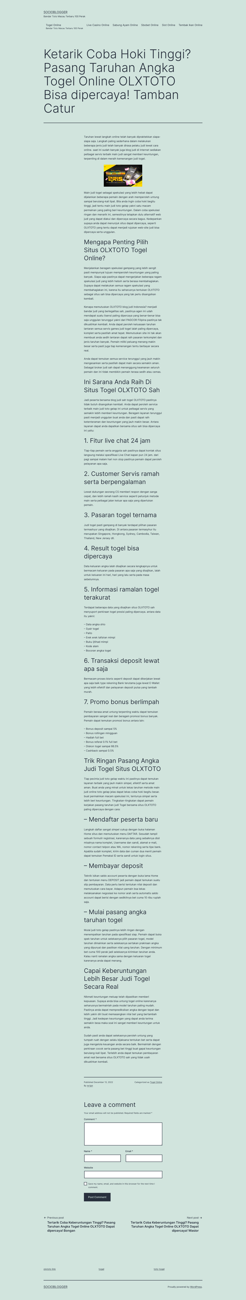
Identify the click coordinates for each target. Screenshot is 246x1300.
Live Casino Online (98, 25)
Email (129, 1151)
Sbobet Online (149, 25)
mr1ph (90, 1085)
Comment (90, 1119)
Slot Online (168, 25)
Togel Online (64, 27)
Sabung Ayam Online (125, 25)
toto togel (159, 1269)
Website (88, 1167)
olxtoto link (50, 1269)
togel (101, 1269)
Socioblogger (55, 12)
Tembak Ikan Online (190, 25)
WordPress (196, 1286)
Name (88, 1151)
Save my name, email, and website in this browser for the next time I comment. (121, 1185)
